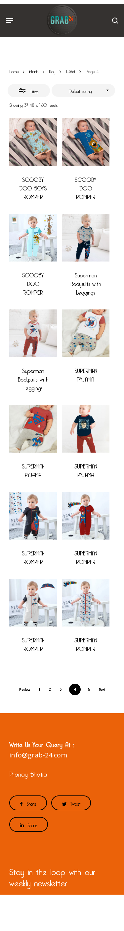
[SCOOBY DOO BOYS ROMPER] (33, 142)
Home (14, 70)
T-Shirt (70, 70)
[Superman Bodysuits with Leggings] (85, 238)
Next (102, 688)
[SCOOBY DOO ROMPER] (85, 142)
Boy (52, 70)
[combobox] (83, 90)
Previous (24, 688)
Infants (33, 70)
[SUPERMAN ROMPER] (33, 516)
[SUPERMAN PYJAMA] (85, 333)
